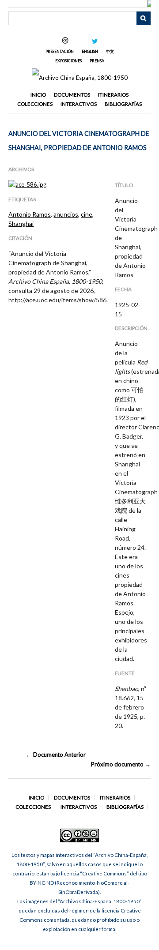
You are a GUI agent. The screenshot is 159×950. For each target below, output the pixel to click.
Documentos (72, 95)
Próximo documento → (120, 764)
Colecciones (35, 104)
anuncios (65, 214)
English (90, 51)
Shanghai (21, 223)
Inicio (38, 95)
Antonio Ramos (29, 214)
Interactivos (79, 104)
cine (86, 214)
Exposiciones (68, 60)
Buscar (143, 18)
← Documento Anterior (56, 754)
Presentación (59, 51)
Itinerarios (113, 95)
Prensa (97, 60)
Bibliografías (123, 104)
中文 (110, 51)
